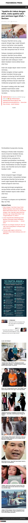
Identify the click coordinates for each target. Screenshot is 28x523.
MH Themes (22, 518)
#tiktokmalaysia (16, 98)
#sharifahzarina (15, 102)
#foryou (16, 100)
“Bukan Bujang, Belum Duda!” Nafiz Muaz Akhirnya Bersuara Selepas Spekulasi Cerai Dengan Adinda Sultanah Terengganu (13, 438)
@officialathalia (7, 97)
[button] (26, 7)
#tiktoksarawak (6, 100)
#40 (20, 100)
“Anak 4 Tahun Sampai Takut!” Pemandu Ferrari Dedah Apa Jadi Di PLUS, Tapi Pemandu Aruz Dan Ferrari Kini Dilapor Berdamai (12, 511)
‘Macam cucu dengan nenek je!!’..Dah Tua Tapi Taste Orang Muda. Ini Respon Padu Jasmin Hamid (14, 226)
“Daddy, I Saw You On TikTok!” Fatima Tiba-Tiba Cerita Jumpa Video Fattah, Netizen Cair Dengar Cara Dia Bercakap (13, 486)
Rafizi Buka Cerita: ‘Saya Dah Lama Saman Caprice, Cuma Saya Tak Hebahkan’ (13, 462)
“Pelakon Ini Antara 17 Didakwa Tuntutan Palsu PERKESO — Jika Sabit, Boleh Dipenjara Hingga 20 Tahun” (13, 414)
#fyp (10, 98)
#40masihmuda (7, 102)
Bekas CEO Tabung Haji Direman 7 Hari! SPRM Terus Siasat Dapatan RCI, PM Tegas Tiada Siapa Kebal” (13, 389)
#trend (12, 100)
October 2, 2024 (6, 21)
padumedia (14, 21)
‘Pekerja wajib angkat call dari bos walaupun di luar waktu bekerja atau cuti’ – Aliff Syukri (14, 231)
